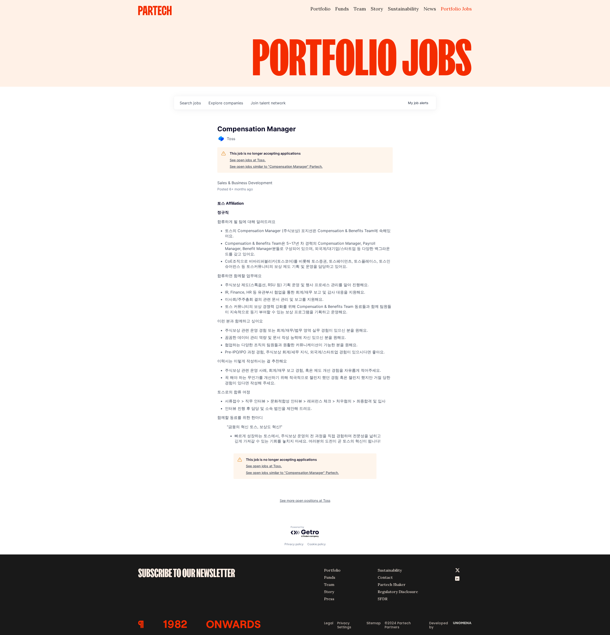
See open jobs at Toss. (248, 160)
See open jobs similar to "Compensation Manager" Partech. (276, 166)
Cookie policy (316, 544)
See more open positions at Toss (305, 500)
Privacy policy (294, 544)
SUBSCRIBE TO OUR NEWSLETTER (186, 573)
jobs (190, 103)
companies (225, 103)
